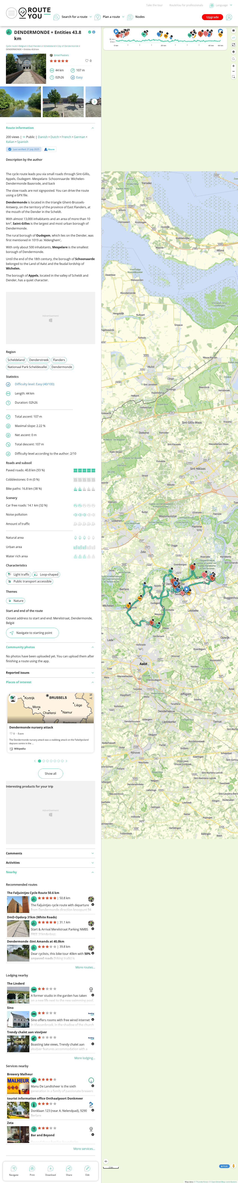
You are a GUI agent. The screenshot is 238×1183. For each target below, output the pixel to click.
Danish (43, 137)
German (79, 137)
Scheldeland (49, 46)
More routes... (85, 967)
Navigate (13, 1174)
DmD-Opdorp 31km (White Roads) (32, 917)
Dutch (54, 137)
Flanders (59, 360)
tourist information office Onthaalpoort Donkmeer (45, 1098)
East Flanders (35, 46)
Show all (50, 774)
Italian (10, 142)
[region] (169, 604)
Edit (87, 1174)
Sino (10, 1008)
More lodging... (84, 1058)
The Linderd (16, 983)
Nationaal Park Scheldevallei (27, 367)
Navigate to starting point (34, 633)
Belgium (23, 46)
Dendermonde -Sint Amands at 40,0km (35, 941)
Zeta (10, 1123)
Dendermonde (62, 367)
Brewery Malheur (20, 1074)
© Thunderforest (201, 1181)
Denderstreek (39, 360)
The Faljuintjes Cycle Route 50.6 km (33, 893)
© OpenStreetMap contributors (223, 1181)
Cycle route (11, 46)
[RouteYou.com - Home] (35, 13)
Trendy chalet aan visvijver (27, 1032)
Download (50, 1174)
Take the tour (154, 5)
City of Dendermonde (67, 46)
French (66, 137)
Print (32, 1174)
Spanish (22, 142)
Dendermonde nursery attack (31, 727)
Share (69, 1174)
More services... (84, 1149)
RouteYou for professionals (186, 5)
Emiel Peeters (61, 55)
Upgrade (212, 17)
